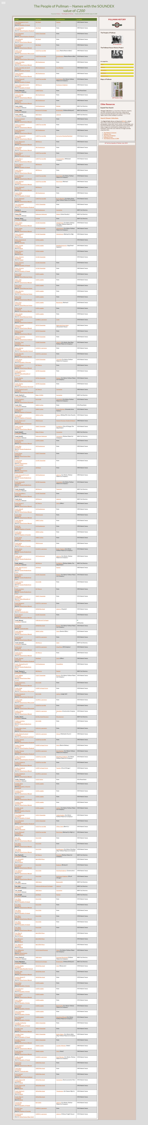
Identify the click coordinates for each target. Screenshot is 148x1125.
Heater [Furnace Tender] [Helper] (65, 420)
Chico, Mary (18, 285)
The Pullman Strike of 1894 (111, 138)
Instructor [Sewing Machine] (64, 136)
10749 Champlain (40, 371)
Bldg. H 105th (39, 395)
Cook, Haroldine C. (20, 493)
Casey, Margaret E (20, 136)
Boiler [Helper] (60, 549)
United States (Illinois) (25, 42)
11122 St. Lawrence (41, 549)
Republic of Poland (24, 265)
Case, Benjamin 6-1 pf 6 (21, 22)
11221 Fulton (39, 779)
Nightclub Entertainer (62, 325)
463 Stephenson (40, 210)
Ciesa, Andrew (19, 348)
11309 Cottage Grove (42, 688)
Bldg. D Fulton (40, 432)
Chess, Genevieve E (20, 240)
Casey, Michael (19, 176)
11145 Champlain (40, 460)
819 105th (38, 1102)
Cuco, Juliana (18, 1000)
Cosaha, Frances (19, 796)
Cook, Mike (18, 625)
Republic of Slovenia (25, 362)
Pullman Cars (107, 134)
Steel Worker (60, 1057)
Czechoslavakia (23, 612)
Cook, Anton (18, 359)
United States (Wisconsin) (26, 53)
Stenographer (60, 158)
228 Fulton (39, 957)
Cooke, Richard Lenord (21, 734)
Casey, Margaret (20, 130)
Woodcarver (60, 716)
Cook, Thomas (19, 658)
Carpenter (59, 210)
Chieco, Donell (19, 331)
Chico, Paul (18, 296)
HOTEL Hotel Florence (42, 716)
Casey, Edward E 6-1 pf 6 (22, 85)
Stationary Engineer (62, 85)
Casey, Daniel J (19, 73)
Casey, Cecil (18, 50)
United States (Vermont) (26, 386)
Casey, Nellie (18, 193)
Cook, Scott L (19, 652)
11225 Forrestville (41, 739)
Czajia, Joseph (19, 1057)
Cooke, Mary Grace (20, 728)
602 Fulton (39, 114)
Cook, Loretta (19, 582)
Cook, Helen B (19, 509)
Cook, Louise (18, 596)
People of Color (104, 76)
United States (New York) (26, 1117)
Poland (21, 260)
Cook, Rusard (19, 637)
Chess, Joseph (19, 245)
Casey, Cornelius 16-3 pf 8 (22, 67)
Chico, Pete (18, 302)
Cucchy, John (18, 971)
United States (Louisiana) (26, 731)
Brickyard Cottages (41, 110)
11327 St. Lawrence (41, 353)
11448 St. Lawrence (41, 319)
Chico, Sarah (18, 308)
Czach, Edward (19, 1045)
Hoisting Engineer (61, 870)
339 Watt (38, 467)
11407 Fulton (39, 90)
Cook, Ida (17, 526)
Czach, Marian (19, 1051)
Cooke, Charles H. (20, 694)
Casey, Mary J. (19, 164)
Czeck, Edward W (20, 1079)
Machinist (59, 711)
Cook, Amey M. (19, 353)
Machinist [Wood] (61, 1017)
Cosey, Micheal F (19, 832)
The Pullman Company (110, 132)
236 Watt (38, 658)
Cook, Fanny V (19, 467)
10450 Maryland (40, 1062)
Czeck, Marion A (19, 1091)
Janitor (58, 694)
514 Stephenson (40, 106)
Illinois (21, 237)
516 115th (38, 838)
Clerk (57, 50)
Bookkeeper (59, 56)
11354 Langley (40, 440)
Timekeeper (59, 1091)
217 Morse (39, 855)
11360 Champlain (40, 342)
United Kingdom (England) (26, 30)
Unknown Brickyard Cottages (44, 886)
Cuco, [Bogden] (19, 1017)
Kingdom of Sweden (25, 529)
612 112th (38, 682)
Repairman (59, 302)
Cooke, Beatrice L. (20, 682)
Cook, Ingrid (18, 537)
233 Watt (38, 894)
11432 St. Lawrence (41, 348)
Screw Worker (60, 409)
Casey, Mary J (19, 153)
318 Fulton (39, 882)
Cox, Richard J (19, 939)
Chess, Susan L (19, 251)
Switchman (59, 79)
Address (103, 67)
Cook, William (19, 675)
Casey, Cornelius (19, 62)
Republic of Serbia (24, 986)
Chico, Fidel (18, 274)
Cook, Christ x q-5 (20, 420)
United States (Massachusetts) (21, 953)
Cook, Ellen (18, 446)
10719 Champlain (40, 325)
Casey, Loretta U (20, 124)
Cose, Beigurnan (19, 815)
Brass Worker (60, 198)
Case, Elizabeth (19, 28)
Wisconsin (22, 829)
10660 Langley (40, 1045)
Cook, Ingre (18, 532)
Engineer (58, 865)
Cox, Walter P (19, 944)
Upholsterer (59, 222)
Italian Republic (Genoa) (26, 351)
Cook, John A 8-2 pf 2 (21, 567)
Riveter (58, 625)
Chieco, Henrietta (20, 336)
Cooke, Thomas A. (20, 756)
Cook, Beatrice (19, 365)
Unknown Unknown (41, 214)
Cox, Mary (18, 899)
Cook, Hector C (19, 503)
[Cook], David (19, 1114)
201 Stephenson (40, 62)
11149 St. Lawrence (41, 699)
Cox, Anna (18, 843)
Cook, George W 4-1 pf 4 (22, 475)
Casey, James (19, 100)
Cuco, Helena (18, 994)
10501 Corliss (39, 415)
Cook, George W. (20, 482)
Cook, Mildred (19, 631)
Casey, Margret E (20, 141)
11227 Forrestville (41, 50)
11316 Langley (40, 240)
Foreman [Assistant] (62, 957)
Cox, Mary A (18, 933)
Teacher (58, 768)
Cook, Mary (18, 609)
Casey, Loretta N (20, 119)
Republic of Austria (24, 345)
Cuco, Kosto (18, 1005)
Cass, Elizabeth (19, 204)
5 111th (38, 218)
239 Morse (39, 499)
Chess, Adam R (19, 234)
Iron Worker (59, 67)
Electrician (59, 176)
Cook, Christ (18, 415)
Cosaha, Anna (19, 783)
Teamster (59, 489)
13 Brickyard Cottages (42, 620)
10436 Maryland (40, 609)
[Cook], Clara (18, 1108)
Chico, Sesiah (18, 314)
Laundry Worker (61, 1045)
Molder (58, 106)
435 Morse (39, 642)
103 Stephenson (40, 446)
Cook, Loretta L (19, 589)
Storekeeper (60, 751)
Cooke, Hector (19, 711)
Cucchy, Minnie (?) (20, 977)
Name (102, 64)
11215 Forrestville (41, 826)
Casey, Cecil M (19, 56)
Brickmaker (59, 110)
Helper (58, 214)
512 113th (38, 399)
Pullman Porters (108, 137)
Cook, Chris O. (19, 409)
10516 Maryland (40, 1079)
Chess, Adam (18, 222)
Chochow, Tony (19, 342)
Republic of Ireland (24, 25)
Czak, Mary (18, 1068)
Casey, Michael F (19, 187)
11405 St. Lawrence (41, 1108)
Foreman (58, 855)
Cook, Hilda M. (19, 520)
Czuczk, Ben (18, 1102)
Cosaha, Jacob (19, 808)
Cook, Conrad (19, 426)
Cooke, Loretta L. (20, 721)
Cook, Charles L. (19, 399)
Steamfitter (59, 664)
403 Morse (39, 489)
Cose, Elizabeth (19, 820)
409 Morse (39, 85)
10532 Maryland (40, 966)
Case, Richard (19, 45)
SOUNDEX (18, 23)
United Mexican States (25, 277)
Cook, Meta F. (19, 614)
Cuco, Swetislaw (19, 1011)
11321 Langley (40, 783)
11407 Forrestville (41, 79)
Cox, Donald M (19, 859)
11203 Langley (40, 983)
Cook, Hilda (18, 514)
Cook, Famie (18, 460)
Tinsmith (58, 359)
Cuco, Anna (18, 983)
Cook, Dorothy (19, 440)
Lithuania (22, 242)
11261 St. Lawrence (41, 711)
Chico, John (18, 279)
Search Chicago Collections (109, 118)
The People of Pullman (67, 13)
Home (58, 13)
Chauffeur (59, 647)
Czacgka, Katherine (20, 1023)
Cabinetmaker (60, 815)
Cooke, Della (18, 699)
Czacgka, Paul (19, 1028)
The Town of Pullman (110, 135)
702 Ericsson (39, 420)
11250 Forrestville (41, 705)
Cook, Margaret (19, 603)
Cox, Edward (18, 865)
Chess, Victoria (19, 257)
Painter (58, 22)
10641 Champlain (40, 426)
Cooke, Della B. (19, 705)
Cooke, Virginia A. (20, 762)
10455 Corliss (39, 405)
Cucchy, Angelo (19, 966)
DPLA (123, 121)
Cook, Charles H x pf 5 (21, 389)
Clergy (58, 734)
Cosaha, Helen (19, 802)
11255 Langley (40, 274)
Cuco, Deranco (19, 988)
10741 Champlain (40, 378)
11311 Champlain (40, 33)
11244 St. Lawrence (41, 1057)
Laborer (58, 114)
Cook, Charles (19, 378)
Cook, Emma (18, 453)
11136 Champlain (40, 222)
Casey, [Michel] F (19, 198)
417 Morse (39, 365)
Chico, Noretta (19, 291)
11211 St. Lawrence (41, 728)
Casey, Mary (18, 147)
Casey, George (19, 94)
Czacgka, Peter (19, 1034)
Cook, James (18, 549)
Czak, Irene (18, 1062)
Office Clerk (59, 826)
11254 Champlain (40, 359)
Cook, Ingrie (18, 543)
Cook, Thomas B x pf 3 (21, 664)
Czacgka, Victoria (20, 1040)
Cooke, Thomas (19, 739)
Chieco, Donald (19, 325)
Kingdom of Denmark (25, 412)
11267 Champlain (40, 453)
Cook (57, 319)
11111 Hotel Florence (42, 950)
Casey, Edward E (19, 79)
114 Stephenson (40, 509)
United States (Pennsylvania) (21, 464)
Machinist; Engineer (61, 756)
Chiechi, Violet (19, 319)
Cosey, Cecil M (19, 826)
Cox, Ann (17, 838)
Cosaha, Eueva (19, 791)
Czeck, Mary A (19, 1097)
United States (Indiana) (25, 322)
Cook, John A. (19, 574)
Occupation (103, 70)
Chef (57, 966)
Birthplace (103, 73)
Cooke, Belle (18, 688)
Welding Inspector (61, 245)
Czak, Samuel (19, 1074)
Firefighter (59, 426)
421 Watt (38, 22)
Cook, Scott (18, 647)
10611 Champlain (40, 1023)
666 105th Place (40, 859)
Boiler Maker (60, 1034)
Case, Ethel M (19, 39)
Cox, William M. (19, 950)
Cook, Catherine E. (20, 371)
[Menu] (3, 3)
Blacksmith (59, 882)
